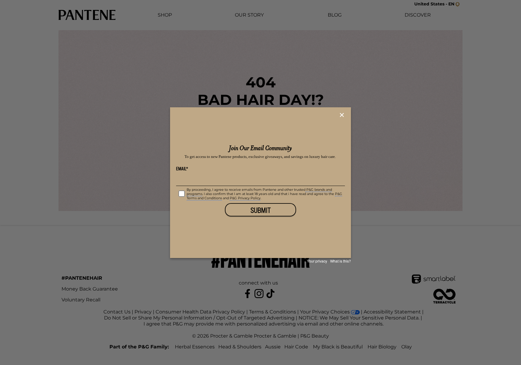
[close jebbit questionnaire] (342, 115)
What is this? (340, 260)
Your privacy (317, 260)
